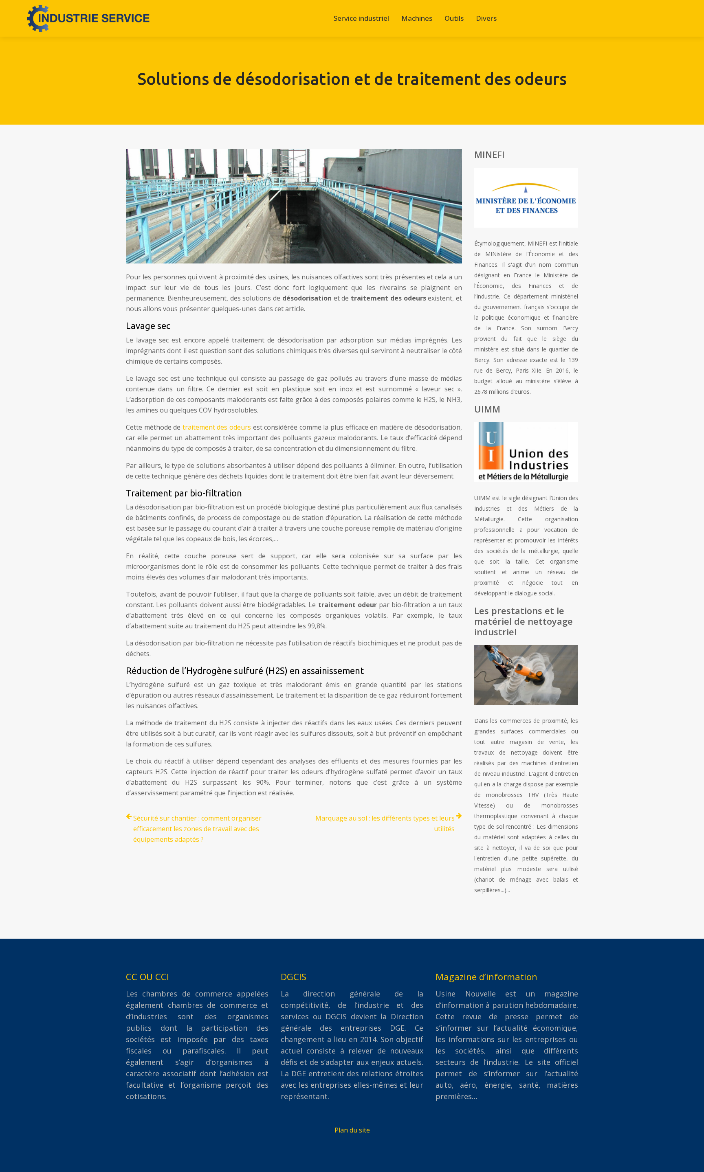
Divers (486, 18)
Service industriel (361, 18)
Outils (454, 18)
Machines (416, 18)
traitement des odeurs (217, 427)
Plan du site (352, 1130)
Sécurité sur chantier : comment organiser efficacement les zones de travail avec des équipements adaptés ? (197, 829)
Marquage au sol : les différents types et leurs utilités (385, 823)
